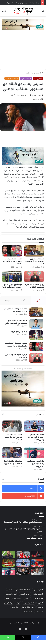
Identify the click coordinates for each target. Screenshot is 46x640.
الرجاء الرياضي (17, 598)
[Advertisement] (23, 51)
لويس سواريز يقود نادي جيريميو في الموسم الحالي (16, 322)
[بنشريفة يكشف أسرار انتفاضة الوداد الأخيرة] (12, 452)
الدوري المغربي (25, 594)
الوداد (18, 603)
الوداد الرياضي (8, 603)
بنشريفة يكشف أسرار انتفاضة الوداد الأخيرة (13, 462)
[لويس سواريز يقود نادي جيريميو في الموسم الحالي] (36, 324)
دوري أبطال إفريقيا (28, 607)
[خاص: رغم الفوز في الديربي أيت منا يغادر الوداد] (12, 426)
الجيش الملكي (38, 594)
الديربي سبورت (36, 95)
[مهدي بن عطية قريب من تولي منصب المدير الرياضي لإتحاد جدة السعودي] (8, 554)
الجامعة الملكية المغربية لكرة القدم (19, 590)
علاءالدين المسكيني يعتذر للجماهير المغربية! (35, 463)
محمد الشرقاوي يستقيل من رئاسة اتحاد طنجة (34, 261)
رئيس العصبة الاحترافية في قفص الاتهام (34, 286)
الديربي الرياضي (11, 594)
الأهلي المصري (38, 590)
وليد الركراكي (27, 611)
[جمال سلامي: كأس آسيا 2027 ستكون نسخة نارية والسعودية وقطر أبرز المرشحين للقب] (23, 571)
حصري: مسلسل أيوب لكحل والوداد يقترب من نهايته (12, 261)
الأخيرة (23, 300)
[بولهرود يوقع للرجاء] (36, 335)
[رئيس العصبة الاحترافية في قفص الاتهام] (34, 276)
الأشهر (38, 300)
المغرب (40, 603)
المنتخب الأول (26, 78)
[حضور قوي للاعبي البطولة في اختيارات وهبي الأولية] (34, 426)
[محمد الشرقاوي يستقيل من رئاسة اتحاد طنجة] (34, 250)
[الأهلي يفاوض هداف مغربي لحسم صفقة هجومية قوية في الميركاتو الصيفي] (8, 563)
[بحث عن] (43, 12)
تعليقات (8, 300)
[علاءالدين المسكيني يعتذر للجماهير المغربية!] (34, 452)
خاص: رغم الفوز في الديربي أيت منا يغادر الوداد (13, 437)
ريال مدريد (15, 607)
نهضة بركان (39, 611)
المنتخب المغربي (28, 603)
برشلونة (40, 607)
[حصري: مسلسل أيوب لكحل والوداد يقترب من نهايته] (12, 250)
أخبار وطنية (30, 73)
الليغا (7, 598)
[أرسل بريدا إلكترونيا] (30, 95)
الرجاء (27, 598)
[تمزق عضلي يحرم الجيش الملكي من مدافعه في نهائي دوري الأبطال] (37, 554)
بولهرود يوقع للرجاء (19, 331)
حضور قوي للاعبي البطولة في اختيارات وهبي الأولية (36, 437)
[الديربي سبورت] (23, 11)
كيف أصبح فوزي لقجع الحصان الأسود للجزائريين (12, 286)
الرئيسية (38, 73)
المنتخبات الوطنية (12, 78)
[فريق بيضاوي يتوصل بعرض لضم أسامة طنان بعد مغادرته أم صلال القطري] (37, 563)
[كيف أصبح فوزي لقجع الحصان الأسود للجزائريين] (12, 276)
